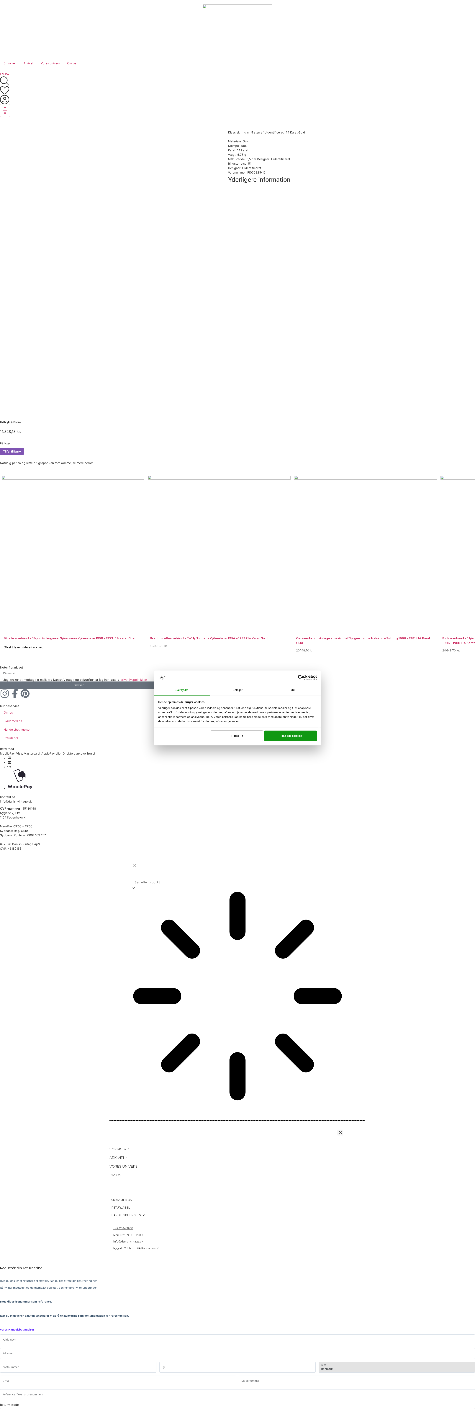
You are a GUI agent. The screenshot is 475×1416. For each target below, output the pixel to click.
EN (2, 74)
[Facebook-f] (14, 693)
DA (7, 74)
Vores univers (50, 63)
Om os (71, 63)
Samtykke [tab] (182, 690)
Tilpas (235, 735)
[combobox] (237, 882)
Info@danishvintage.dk (128, 1241)
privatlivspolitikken (133, 679)
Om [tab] (293, 690)
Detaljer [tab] (237, 690)
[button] (128, 1149)
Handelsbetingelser (128, 1215)
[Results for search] (237, 996)
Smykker (10, 63)
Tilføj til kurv (12, 451)
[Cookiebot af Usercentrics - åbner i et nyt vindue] (300, 677)
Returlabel (120, 1207)
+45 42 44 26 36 (123, 1228)
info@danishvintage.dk (16, 801)
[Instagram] (4, 693)
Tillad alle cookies (290, 735)
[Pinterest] (25, 693)
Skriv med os (121, 1200)
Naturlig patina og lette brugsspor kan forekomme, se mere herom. (47, 463)
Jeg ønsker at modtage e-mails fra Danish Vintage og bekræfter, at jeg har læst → (75, 679)
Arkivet (28, 63)
